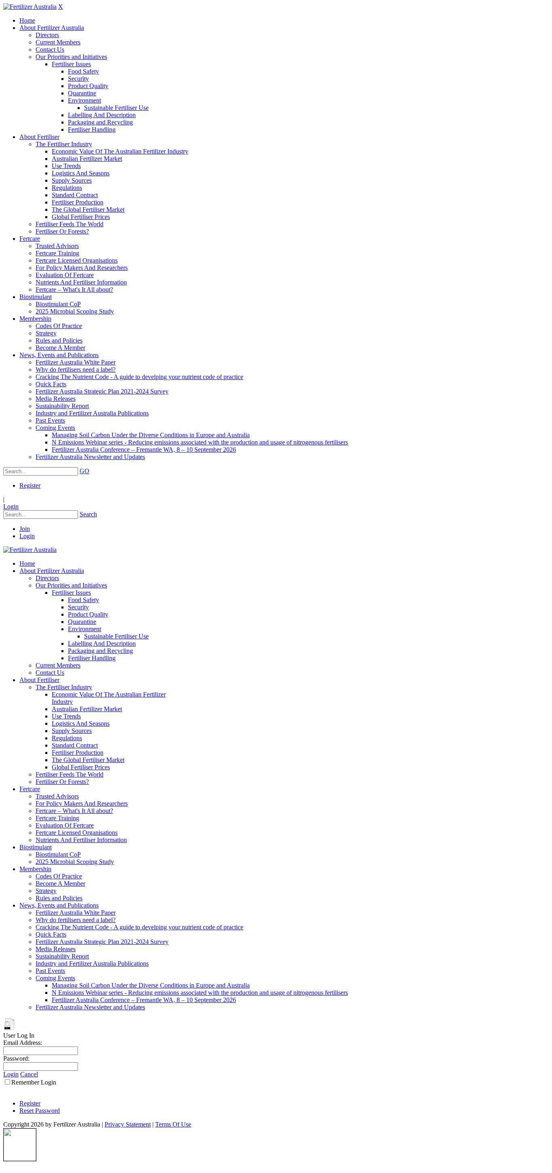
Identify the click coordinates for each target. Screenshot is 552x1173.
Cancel (29, 1074)
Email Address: (22, 1042)
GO (84, 471)
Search (88, 514)
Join (24, 528)
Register (29, 485)
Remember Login (33, 1082)
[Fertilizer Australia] (30, 6)
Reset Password (39, 1110)
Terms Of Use (173, 1124)
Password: (16, 1058)
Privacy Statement (128, 1124)
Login (11, 506)
